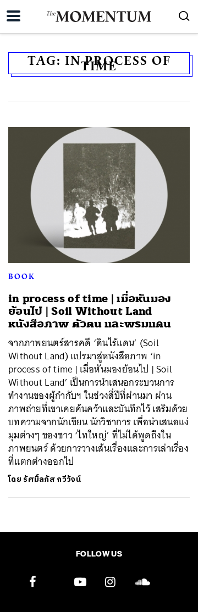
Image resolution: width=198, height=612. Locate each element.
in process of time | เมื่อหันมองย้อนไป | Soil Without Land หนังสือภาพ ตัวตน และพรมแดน (90, 311)
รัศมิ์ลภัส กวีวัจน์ (52, 479)
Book (21, 276)
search (184, 16)
